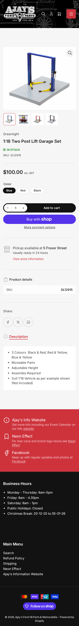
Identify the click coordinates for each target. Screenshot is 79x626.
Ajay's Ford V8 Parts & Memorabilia (36, 617)
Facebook (19, 461)
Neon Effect (12, 569)
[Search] (43, 14)
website (28, 428)
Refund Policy (13, 558)
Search (8, 553)
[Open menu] (71, 14)
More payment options (39, 227)
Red (22, 190)
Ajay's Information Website (23, 574)
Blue (9, 190)
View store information (28, 259)
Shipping (9, 563)
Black (37, 190)
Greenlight (11, 134)
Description (18, 336)
